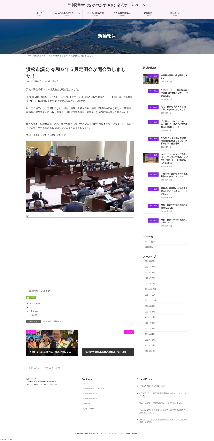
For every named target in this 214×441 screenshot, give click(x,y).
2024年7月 (150, 317)
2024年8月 (150, 311)
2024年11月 (150, 295)
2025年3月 (150, 272)
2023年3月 (150, 340)
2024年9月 (150, 306)
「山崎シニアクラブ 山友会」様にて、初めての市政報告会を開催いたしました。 (174, 124)
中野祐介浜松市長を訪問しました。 (153, 386)
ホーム (86, 383)
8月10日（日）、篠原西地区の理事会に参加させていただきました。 (174, 93)
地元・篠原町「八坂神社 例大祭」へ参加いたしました (160, 403)
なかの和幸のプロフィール (93, 388)
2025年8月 (150, 261)
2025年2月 (150, 278)
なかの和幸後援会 (90, 398)
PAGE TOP (6, 439)
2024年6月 (150, 323)
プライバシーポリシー (53, 368)
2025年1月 (150, 283)
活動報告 (57, 321)
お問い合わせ (34, 368)
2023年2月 (150, 345)
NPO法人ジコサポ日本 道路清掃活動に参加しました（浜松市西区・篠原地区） (174, 141)
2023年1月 (150, 351)
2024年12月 (150, 289)
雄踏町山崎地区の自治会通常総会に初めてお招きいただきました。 (174, 191)
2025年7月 (150, 267)
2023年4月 (150, 334)
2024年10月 (150, 300)
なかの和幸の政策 (90, 394)
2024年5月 (150, 328)
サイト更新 (46, 321)
